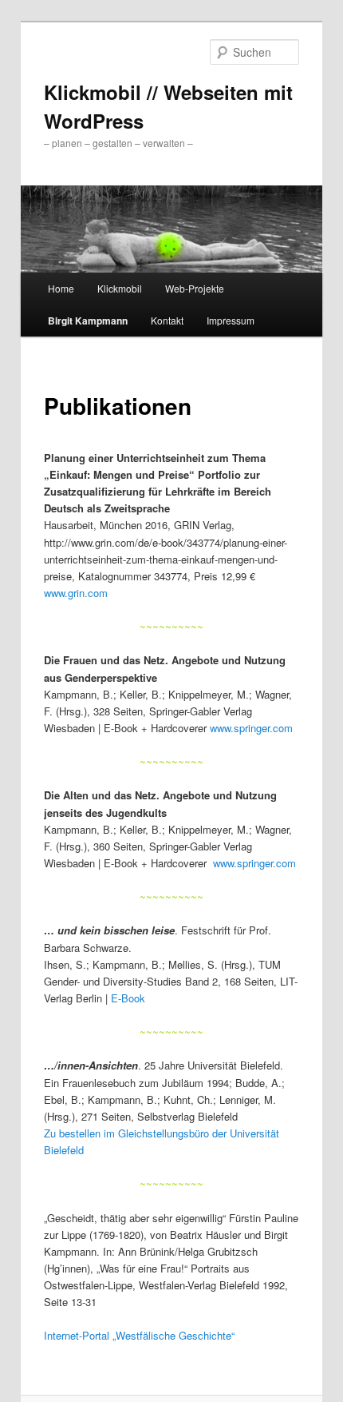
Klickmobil (119, 288)
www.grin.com (76, 592)
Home (61, 288)
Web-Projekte (194, 288)
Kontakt (167, 320)
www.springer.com (251, 727)
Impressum (230, 320)
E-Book (128, 998)
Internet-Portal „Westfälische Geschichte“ (139, 1335)
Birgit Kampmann (88, 320)
